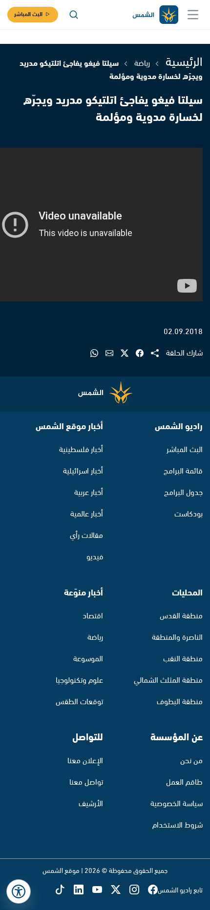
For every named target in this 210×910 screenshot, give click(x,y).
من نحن (191, 761)
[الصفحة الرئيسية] (154, 14)
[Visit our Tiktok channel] (64, 891)
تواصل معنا (86, 782)
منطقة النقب (183, 659)
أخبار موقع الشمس (69, 426)
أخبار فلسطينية (81, 449)
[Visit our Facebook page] (153, 891)
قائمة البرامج (183, 471)
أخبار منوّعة (83, 593)
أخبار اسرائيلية (83, 471)
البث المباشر (28, 14)
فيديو (94, 557)
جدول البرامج (183, 492)
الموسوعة (88, 659)
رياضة (142, 63)
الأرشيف (91, 804)
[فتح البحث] (74, 14)
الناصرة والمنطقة (177, 637)
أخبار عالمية (86, 514)
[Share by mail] (113, 353)
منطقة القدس (181, 616)
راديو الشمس (179, 426)
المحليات (187, 593)
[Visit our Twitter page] (120, 891)
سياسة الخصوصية (176, 804)
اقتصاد (93, 616)
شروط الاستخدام (177, 825)
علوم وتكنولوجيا (79, 680)
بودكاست (188, 514)
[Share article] (158, 353)
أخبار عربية (88, 492)
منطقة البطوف (180, 702)
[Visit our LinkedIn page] (83, 891)
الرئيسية (184, 62)
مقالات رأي (86, 535)
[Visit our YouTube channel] (101, 891)
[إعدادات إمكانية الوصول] (18, 891)
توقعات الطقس (79, 702)
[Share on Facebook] (143, 353)
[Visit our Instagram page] (138, 891)
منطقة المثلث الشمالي (168, 680)
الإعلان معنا (85, 761)
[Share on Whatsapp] (97, 353)
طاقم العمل (184, 782)
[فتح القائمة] (193, 14)
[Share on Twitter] (128, 353)
